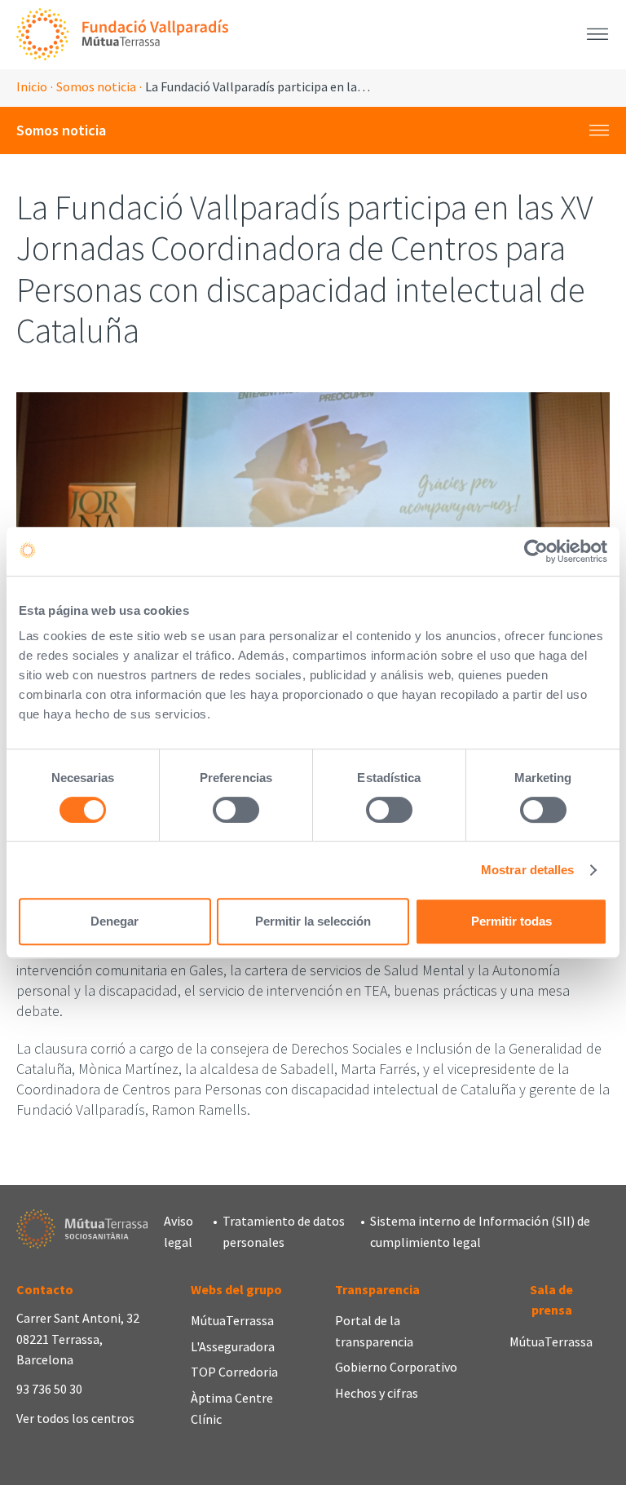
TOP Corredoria (234, 1371)
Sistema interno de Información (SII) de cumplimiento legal (480, 1231)
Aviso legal (178, 1231)
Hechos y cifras (376, 1393)
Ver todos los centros (75, 1418)
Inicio (31, 86)
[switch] (236, 810)
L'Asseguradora (233, 1346)
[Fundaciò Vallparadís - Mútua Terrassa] (122, 34)
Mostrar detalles (528, 870)
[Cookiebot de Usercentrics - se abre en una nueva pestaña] (536, 551)
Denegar (114, 921)
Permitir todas (511, 921)
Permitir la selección (313, 921)
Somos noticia (96, 86)
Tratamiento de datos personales (284, 1231)
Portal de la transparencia (374, 1331)
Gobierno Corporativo (396, 1367)
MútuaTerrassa (232, 1320)
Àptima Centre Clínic (232, 1408)
